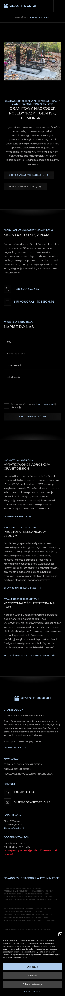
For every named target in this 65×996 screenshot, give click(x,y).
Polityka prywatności (32, 991)
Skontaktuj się (13, 747)
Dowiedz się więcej (15, 516)
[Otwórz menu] (59, 6)
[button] (60, 934)
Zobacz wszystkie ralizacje (26, 175)
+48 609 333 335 (32, 17)
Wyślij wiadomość (30, 416)
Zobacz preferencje (32, 984)
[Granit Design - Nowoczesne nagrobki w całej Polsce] (20, 6)
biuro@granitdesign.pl (34, 301)
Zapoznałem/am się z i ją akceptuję (34, 405)
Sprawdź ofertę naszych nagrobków (27, 655)
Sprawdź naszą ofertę (23, 186)
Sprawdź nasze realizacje (20, 588)
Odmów (32, 975)
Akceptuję (32, 966)
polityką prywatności (43, 404)
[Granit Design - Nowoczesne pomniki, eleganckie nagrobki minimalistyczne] (32, 698)
